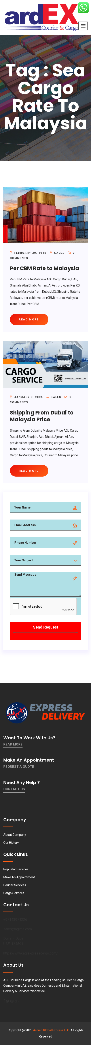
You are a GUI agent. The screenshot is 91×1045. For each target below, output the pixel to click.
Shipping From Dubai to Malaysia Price (42, 416)
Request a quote (18, 767)
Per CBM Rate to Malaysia (44, 268)
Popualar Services (15, 869)
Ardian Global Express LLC (51, 1030)
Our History (11, 842)
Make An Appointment (19, 877)
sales (59, 252)
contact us (14, 789)
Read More (13, 744)
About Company (14, 834)
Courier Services (14, 885)
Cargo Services (13, 893)
